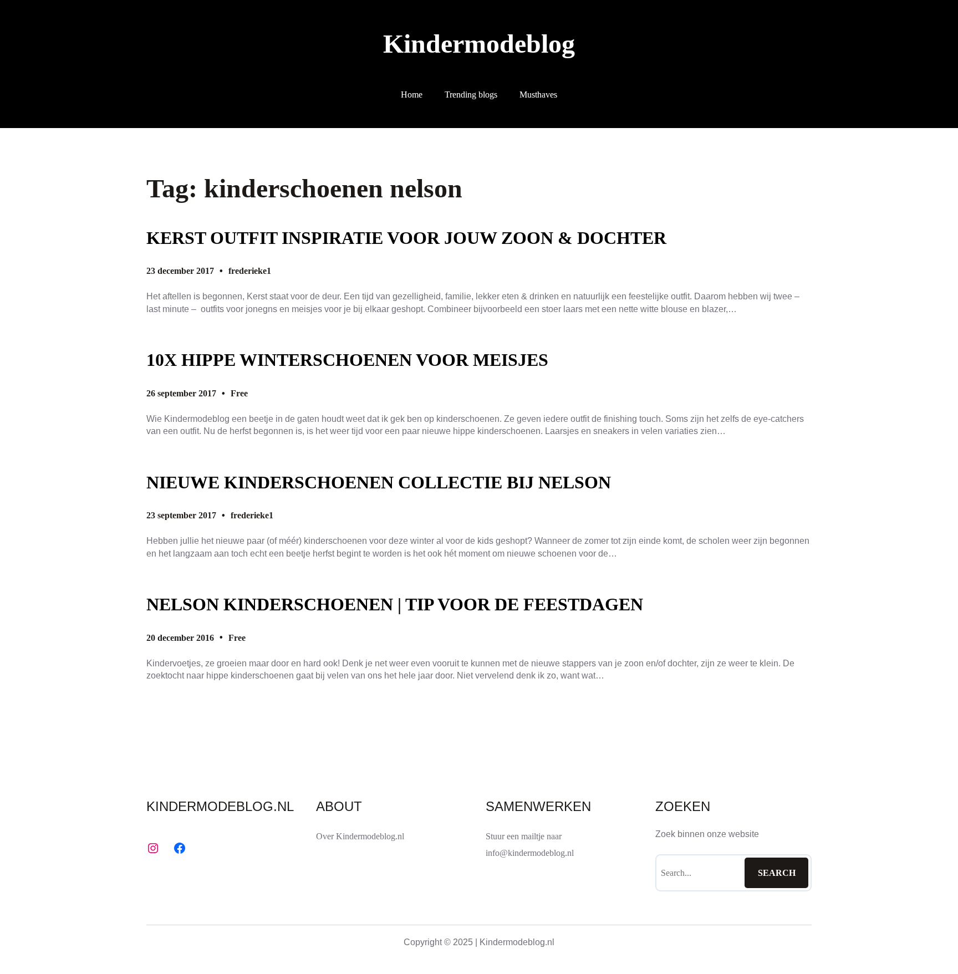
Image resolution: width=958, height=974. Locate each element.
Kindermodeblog (479, 43)
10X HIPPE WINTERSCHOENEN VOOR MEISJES (347, 360)
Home (411, 94)
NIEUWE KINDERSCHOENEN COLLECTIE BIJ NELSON (378, 482)
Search (777, 873)
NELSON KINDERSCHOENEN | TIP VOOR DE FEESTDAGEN (394, 604)
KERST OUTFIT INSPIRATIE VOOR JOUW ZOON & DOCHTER (406, 238)
